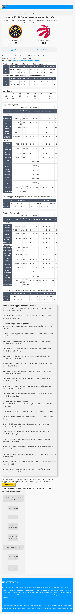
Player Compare (42, 7)
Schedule (32, 7)
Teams (24, 7)
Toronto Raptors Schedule (13, 568)
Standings (16, 7)
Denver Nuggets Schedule (13, 557)
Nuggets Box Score (16, 50)
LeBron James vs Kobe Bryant (21, 608)
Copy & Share (9, 485)
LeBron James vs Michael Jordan (41, 608)
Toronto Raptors (43, 40)
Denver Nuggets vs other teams (13, 526)
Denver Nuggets (15, 40)
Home (8, 7)
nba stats (5, 13)
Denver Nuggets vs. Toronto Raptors (13, 498)
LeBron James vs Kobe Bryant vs (52, 605)
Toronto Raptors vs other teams (13, 537)
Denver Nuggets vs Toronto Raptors (26, 60)
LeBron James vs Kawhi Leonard (62, 608)
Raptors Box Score (43, 50)
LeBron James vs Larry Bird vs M (13, 605)
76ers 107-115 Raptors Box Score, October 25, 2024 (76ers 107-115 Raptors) (29, 411)
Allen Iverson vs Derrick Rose (32, 605)
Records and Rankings (13, 547)
